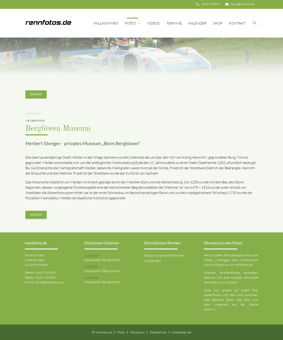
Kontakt (237, 23)
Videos (153, 23)
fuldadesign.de (181, 332)
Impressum (137, 332)
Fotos (133, 23)
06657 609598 (210, 4)
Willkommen (106, 23)
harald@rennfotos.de (242, 4)
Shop (217, 23)
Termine (174, 23)
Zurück (36, 94)
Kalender (197, 23)
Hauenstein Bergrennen (102, 260)
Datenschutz (158, 332)
